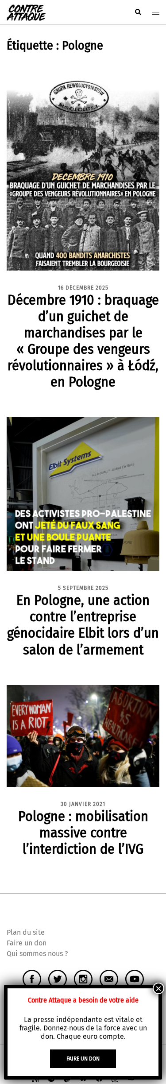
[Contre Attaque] (26, 12)
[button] (137, 12)
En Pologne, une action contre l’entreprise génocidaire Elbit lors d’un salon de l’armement (83, 625)
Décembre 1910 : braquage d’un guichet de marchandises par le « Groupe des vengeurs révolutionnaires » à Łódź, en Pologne (83, 341)
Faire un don (26, 943)
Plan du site (26, 932)
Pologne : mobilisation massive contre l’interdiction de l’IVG (83, 832)
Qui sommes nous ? (37, 953)
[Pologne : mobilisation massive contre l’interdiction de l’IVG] (83, 735)
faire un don (83, 1059)
